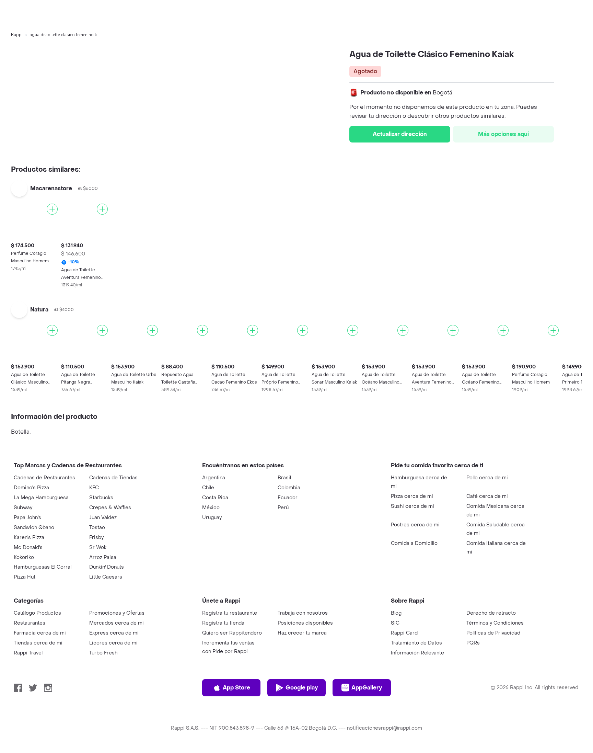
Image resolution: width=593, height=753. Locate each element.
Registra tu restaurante (229, 613)
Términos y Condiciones (495, 623)
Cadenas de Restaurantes (44, 478)
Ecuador (288, 497)
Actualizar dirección (400, 134)
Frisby (96, 537)
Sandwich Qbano (34, 527)
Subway (23, 507)
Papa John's (27, 517)
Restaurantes (29, 623)
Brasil (284, 478)
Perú (283, 507)
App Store (236, 687)
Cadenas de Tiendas (113, 478)
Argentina (213, 478)
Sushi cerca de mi (412, 506)
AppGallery (366, 687)
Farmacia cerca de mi (40, 633)
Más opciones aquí (503, 134)
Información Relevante (417, 653)
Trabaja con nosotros (303, 613)
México (211, 507)
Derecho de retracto (491, 613)
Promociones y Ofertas (116, 613)
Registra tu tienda (223, 623)
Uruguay (212, 517)
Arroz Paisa (102, 557)
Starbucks (101, 497)
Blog (396, 613)
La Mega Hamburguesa (41, 497)
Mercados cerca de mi (116, 623)
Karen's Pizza (29, 537)
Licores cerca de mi (113, 643)
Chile (208, 487)
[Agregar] (52, 209)
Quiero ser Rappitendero (232, 633)
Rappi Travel (28, 653)
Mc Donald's (28, 547)
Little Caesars (105, 577)
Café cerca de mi (487, 496)
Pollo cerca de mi (487, 478)
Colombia (289, 487)
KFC (94, 487)
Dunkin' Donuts (106, 567)
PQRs (473, 643)
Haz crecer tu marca (302, 633)
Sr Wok (97, 547)
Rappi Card (404, 633)
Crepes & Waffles (110, 507)
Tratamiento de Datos (416, 643)
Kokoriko (24, 557)
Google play (302, 687)
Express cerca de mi (114, 633)
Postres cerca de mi (415, 525)
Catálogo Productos (37, 613)
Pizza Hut (24, 577)
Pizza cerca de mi (412, 496)
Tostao (97, 527)
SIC (395, 623)
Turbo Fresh (103, 653)
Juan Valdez (103, 517)
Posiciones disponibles (305, 623)
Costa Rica (215, 497)
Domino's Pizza (31, 487)
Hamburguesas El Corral (42, 567)
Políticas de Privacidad (493, 633)
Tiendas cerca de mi (38, 643)
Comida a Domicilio (414, 543)
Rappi (17, 34)
